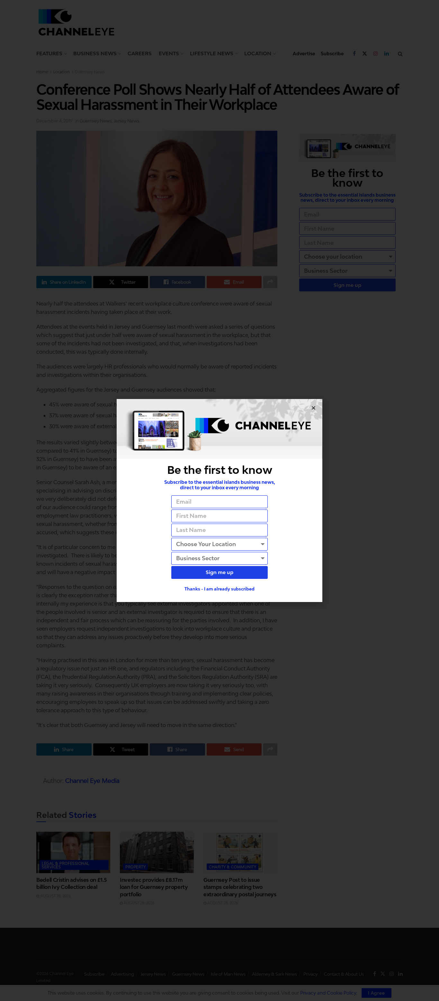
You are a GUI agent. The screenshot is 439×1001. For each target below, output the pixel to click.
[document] (219, 500)
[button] (313, 407)
